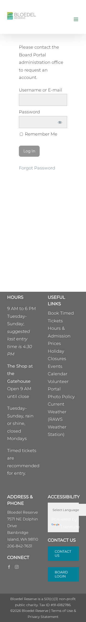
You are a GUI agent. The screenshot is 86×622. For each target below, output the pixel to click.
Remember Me (40, 134)
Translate (70, 527)
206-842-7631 (19, 546)
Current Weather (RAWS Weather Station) (57, 419)
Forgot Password (37, 168)
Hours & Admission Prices (59, 336)
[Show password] (60, 122)
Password (29, 112)
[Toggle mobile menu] (76, 19)
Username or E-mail (40, 90)
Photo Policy (61, 396)
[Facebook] (9, 567)
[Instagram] (17, 567)
